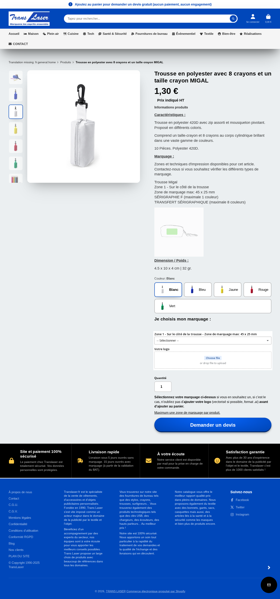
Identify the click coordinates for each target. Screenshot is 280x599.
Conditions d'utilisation (23, 530)
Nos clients (16, 550)
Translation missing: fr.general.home (32, 62)
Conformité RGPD (21, 537)
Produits (65, 62)
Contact (14, 498)
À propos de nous (20, 492)
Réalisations (253, 33)
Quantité (160, 378)
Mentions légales (20, 517)
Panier (268, 18)
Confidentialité (18, 524)
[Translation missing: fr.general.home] (29, 19)
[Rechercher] (233, 18)
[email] (269, 585)
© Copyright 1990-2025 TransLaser (24, 565)
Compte (253, 18)
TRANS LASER (116, 591)
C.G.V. (13, 511)
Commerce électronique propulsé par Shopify (155, 591)
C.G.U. (13, 504)
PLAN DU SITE (19, 556)
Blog (12, 543)
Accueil (14, 33)
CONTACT (20, 44)
